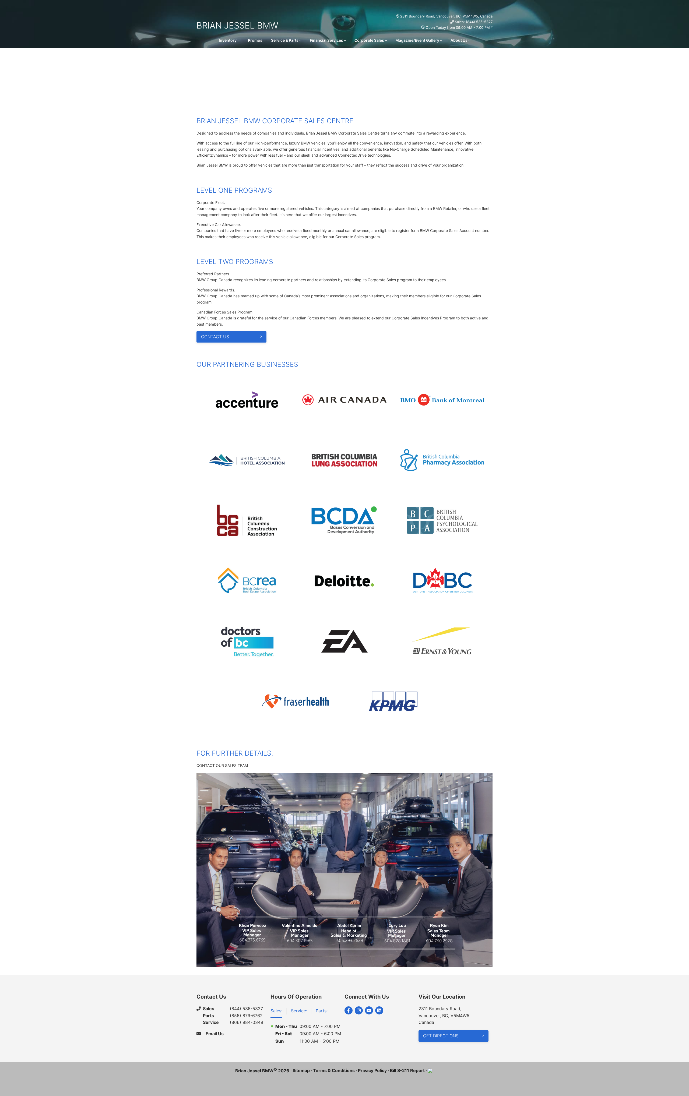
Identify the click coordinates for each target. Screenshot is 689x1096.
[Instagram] (359, 1010)
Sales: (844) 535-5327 (474, 22)
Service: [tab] (299, 1010)
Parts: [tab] (322, 1010)
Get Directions (441, 1035)
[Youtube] (369, 1010)
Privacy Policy (372, 1070)
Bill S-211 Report (407, 1070)
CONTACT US (215, 336)
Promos (255, 40)
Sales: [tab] (276, 1010)
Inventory (228, 40)
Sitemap (301, 1070)
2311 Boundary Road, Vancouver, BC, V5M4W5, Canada (446, 16)
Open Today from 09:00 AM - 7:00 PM (458, 27)
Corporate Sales (369, 40)
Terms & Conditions (334, 1070)
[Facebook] (348, 1010)
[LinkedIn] (379, 1010)
